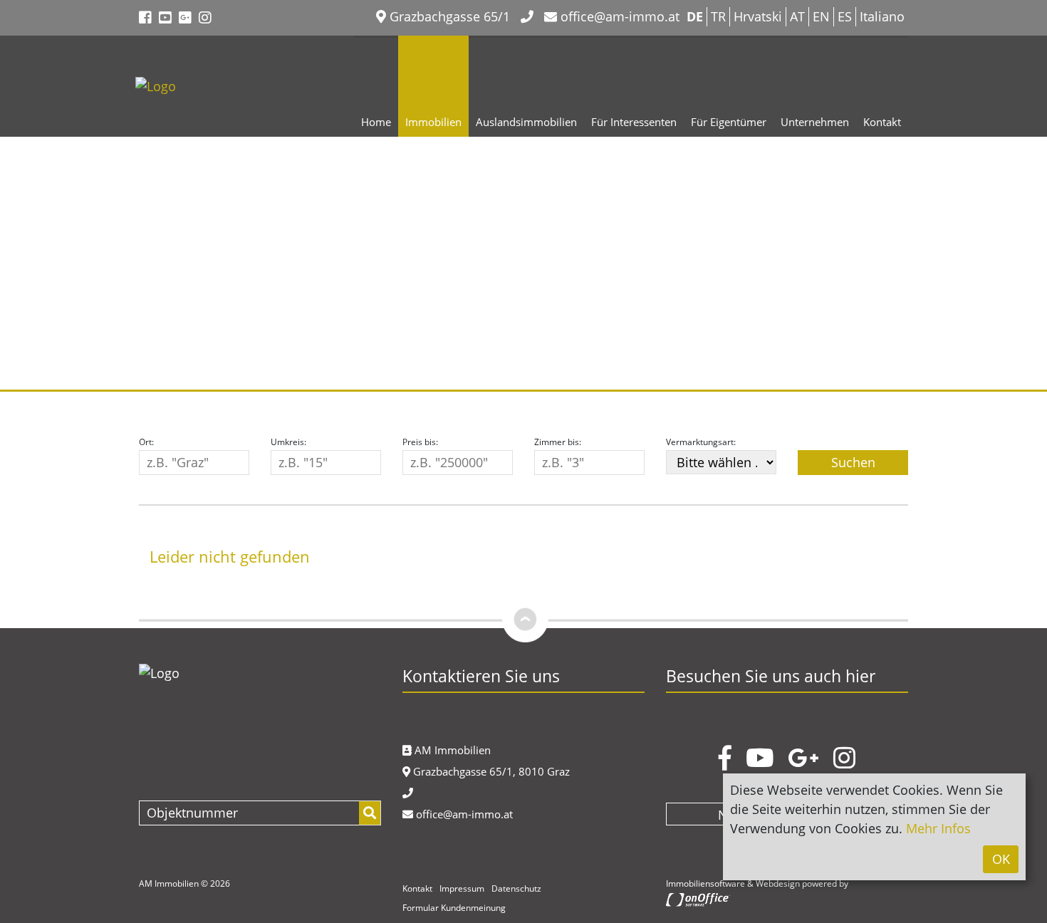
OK (1001, 858)
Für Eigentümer (728, 122)
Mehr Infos (938, 828)
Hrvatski (758, 16)
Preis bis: (420, 442)
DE (695, 16)
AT (797, 16)
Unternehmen (815, 122)
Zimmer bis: (557, 442)
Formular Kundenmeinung (454, 908)
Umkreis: (288, 442)
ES (845, 16)
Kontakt (882, 122)
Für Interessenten (634, 122)
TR (718, 16)
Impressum (461, 888)
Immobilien (433, 122)
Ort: (146, 442)
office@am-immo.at (618, 16)
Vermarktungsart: (701, 442)
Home (376, 122)
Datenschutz (516, 888)
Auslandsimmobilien (526, 122)
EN (821, 16)
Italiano (882, 16)
